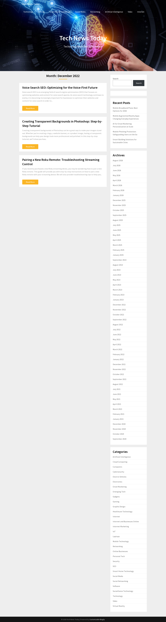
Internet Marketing (121, 526)
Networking (95, 12)
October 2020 (118, 434)
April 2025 (117, 240)
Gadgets (116, 496)
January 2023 (118, 299)
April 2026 (117, 180)
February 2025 (118, 250)
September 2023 (119, 260)
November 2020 (119, 429)
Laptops (116, 536)
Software (116, 586)
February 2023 (118, 294)
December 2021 (119, 364)
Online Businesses (120, 551)
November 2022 (119, 309)
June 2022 (117, 334)
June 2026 (117, 170)
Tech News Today (30, 3)
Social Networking (120, 581)
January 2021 (118, 419)
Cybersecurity (118, 472)
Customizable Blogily (97, 619)
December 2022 (119, 304)
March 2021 (117, 409)
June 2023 (117, 275)
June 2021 (117, 394)
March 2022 (117, 349)
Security (116, 561)
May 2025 (116, 235)
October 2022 (118, 314)
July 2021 (116, 389)
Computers (117, 467)
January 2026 (118, 195)
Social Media (80, 12)
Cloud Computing (120, 462)
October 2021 (118, 374)
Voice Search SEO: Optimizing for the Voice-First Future (59, 87)
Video (130, 12)
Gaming (41, 12)
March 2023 (117, 290)
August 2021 (118, 384)
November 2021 (119, 369)
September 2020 (119, 439)
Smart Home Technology (59, 12)
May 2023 (116, 280)
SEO (114, 566)
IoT (114, 531)
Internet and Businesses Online (126, 521)
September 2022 (119, 319)
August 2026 (118, 160)
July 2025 (116, 225)
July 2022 (116, 329)
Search (115, 78)
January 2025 (118, 255)
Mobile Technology (121, 541)
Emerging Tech (119, 491)
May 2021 (116, 399)
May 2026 (116, 175)
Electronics (117, 481)
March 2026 (117, 185)
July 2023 (116, 270)
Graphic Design (119, 506)
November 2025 (119, 205)
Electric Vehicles (119, 477)
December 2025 (119, 200)
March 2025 (117, 245)
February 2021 (118, 414)
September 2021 (119, 379)
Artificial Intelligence (114, 12)
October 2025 (118, 210)
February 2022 (118, 354)
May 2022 (116, 339)
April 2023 (117, 285)
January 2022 (118, 359)
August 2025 (118, 220)
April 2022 (117, 344)
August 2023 (118, 265)
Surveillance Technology (123, 591)
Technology (28, 12)
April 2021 (117, 404)
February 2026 (118, 190)
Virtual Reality (119, 606)
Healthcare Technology (122, 511)
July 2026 (116, 165)
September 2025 (119, 215)
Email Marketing (120, 486)
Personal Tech (119, 556)
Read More (30, 108)
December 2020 (119, 424)
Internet (140, 12)
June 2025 (117, 230)
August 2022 (118, 324)
